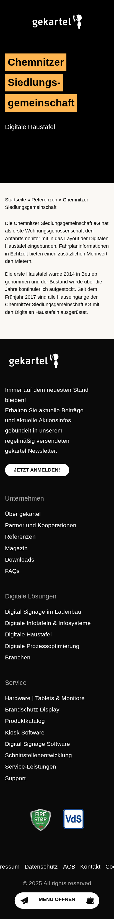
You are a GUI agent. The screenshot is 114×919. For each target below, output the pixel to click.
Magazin (16, 548)
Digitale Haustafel (28, 634)
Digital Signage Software (37, 744)
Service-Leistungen (30, 766)
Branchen (17, 657)
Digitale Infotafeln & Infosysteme (48, 623)
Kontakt (90, 866)
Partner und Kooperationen (40, 525)
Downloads (19, 559)
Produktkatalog (25, 721)
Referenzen (44, 200)
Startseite (15, 200)
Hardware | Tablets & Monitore (45, 698)
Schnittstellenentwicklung (38, 755)
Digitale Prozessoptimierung (42, 646)
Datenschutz (41, 866)
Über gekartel (23, 514)
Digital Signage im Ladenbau (43, 611)
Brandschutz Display (32, 709)
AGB (69, 866)
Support (15, 778)
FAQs (12, 571)
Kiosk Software (25, 732)
